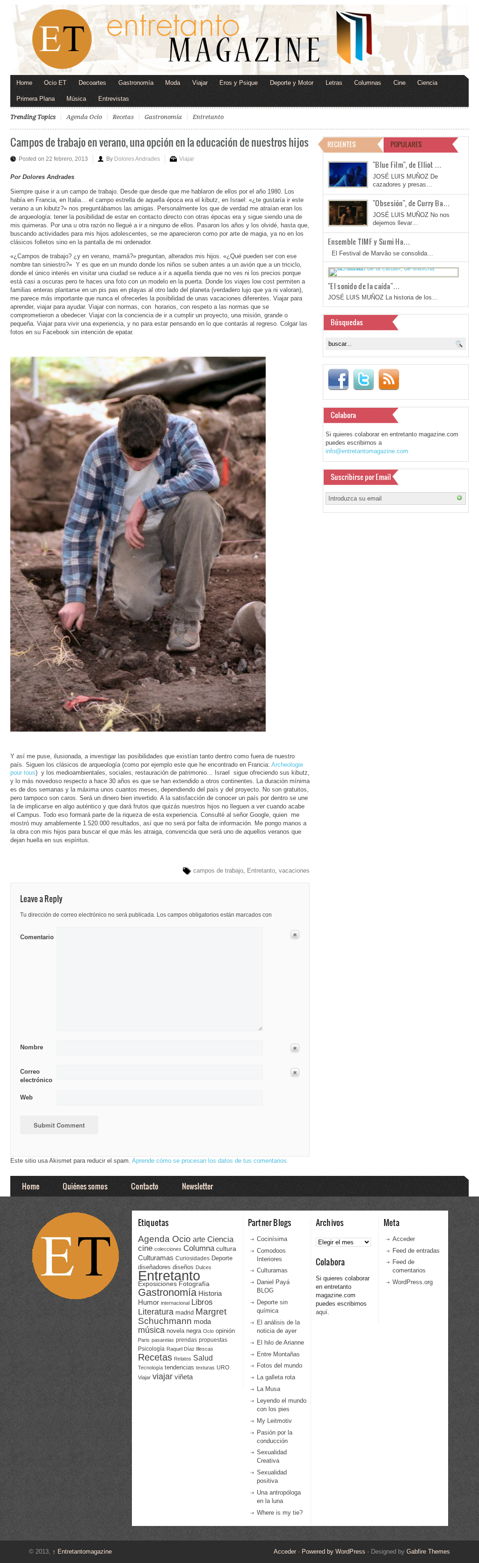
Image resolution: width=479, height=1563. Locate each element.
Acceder (403, 1238)
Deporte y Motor (291, 82)
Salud (203, 1358)
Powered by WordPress (333, 1551)
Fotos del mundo (279, 1365)
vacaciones (294, 870)
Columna (198, 1248)
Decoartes (92, 82)
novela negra (184, 1330)
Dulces (203, 1267)
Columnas (367, 82)
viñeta (183, 1377)
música (151, 1330)
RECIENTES (341, 144)
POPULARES (406, 144)
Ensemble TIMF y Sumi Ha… (369, 241)
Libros (202, 1302)
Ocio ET (55, 82)
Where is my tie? (280, 1512)
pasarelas (163, 1340)
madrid (184, 1312)
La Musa (268, 1388)
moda (202, 1321)
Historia (210, 1293)
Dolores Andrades (137, 159)
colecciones (167, 1249)
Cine (399, 82)
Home (24, 82)
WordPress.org (412, 1282)
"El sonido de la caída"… (364, 286)
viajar (162, 1376)
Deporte (221, 1258)
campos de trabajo (218, 870)
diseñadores (154, 1267)
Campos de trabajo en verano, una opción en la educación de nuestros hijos (159, 142)
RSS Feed (388, 379)
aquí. (322, 1312)
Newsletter (197, 1186)
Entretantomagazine (82, 1551)
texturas (205, 1367)
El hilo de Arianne (280, 1342)
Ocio (208, 1331)
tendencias (179, 1367)
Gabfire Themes (428, 1551)
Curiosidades (192, 1258)
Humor (148, 1302)
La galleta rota (276, 1377)
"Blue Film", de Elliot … (407, 164)
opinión (225, 1330)
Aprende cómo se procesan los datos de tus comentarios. (210, 1160)
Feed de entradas (416, 1250)
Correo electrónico (35, 1076)
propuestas (213, 1340)
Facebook (338, 379)
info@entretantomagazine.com (367, 451)
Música (76, 98)
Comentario (35, 935)
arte (199, 1239)
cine (145, 1248)
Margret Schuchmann (182, 1316)
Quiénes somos (85, 1186)
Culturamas (156, 1258)
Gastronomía (135, 82)
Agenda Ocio (84, 116)
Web (26, 1097)
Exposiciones (157, 1283)
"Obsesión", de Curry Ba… (411, 203)
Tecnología (150, 1367)
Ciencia (427, 82)
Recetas (123, 116)
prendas (186, 1340)
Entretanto (208, 116)
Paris (144, 1340)
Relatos (182, 1358)
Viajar (200, 82)
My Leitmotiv (274, 1420)
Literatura (156, 1311)
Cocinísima (272, 1238)
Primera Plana (35, 98)
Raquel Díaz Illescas (190, 1349)
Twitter (363, 379)
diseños (183, 1267)
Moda (172, 82)
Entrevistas (113, 98)
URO (223, 1367)
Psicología (151, 1349)
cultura (226, 1248)
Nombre (31, 1047)
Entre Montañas (278, 1354)
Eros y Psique (238, 82)
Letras (334, 82)
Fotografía (194, 1283)
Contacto (145, 1186)
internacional (175, 1303)
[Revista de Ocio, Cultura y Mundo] (239, 40)
